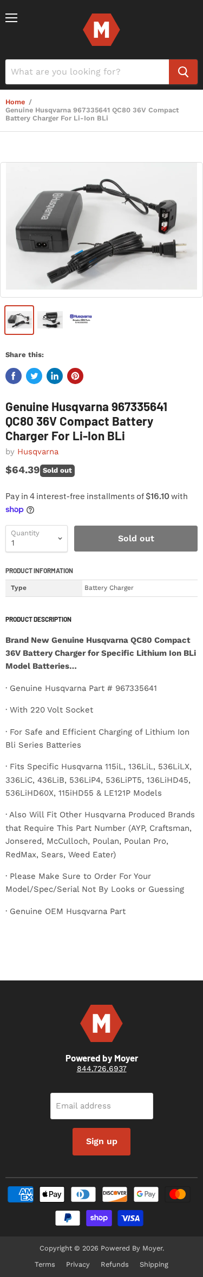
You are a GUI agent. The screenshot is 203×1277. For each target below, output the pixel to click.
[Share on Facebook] (13, 376)
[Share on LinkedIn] (55, 376)
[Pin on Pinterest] (75, 376)
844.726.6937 (102, 1068)
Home (15, 102)
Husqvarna (37, 451)
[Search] (183, 71)
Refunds (115, 1264)
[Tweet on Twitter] (34, 376)
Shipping (154, 1264)
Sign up (101, 1141)
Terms (45, 1264)
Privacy (78, 1264)
